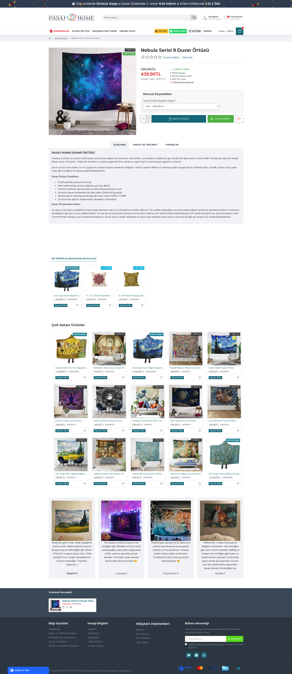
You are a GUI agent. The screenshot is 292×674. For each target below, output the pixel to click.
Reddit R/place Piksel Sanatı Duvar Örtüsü (186, 368)
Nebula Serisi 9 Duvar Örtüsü (78, 601)
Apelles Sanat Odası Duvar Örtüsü (110, 473)
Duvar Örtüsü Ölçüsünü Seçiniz (159, 100)
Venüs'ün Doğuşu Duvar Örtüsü (185, 473)
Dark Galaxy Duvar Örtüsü (183, 420)
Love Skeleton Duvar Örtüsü (222, 420)
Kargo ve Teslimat (145, 144)
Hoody (182, 72)
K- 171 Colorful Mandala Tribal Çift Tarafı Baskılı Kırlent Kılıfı (99, 295)
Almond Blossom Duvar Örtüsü (147, 473)
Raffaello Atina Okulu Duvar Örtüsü (110, 368)
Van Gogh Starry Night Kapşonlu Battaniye (67, 295)
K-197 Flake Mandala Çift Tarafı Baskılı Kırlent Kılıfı (132, 295)
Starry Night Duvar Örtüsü (221, 368)
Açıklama (119, 144)
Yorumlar (172, 144)
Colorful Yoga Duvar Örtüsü (68, 420)
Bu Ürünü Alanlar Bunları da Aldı (74, 258)
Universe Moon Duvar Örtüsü (108, 420)
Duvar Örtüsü (61, 38)
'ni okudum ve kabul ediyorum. (215, 646)
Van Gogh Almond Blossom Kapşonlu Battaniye (225, 473)
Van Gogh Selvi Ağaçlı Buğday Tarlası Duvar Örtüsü (71, 473)
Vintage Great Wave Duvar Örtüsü (148, 420)
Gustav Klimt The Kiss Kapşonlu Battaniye (71, 368)
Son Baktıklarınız (60, 592)
